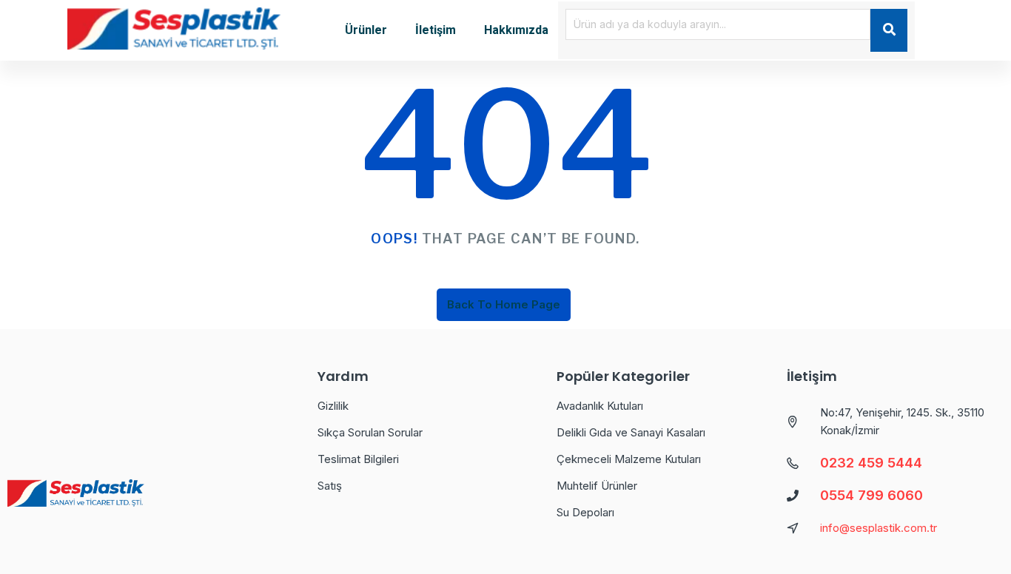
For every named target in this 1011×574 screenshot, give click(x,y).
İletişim (435, 30)
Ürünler (366, 30)
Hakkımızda (516, 30)
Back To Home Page (503, 304)
